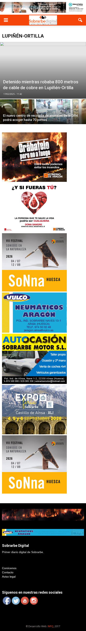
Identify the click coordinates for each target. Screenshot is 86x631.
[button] (80, 20)
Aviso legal (9, 576)
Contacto (7, 572)
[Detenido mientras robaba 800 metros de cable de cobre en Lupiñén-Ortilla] (43, 70)
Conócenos (9, 568)
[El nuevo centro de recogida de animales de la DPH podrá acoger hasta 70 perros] (43, 120)
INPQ (50, 626)
